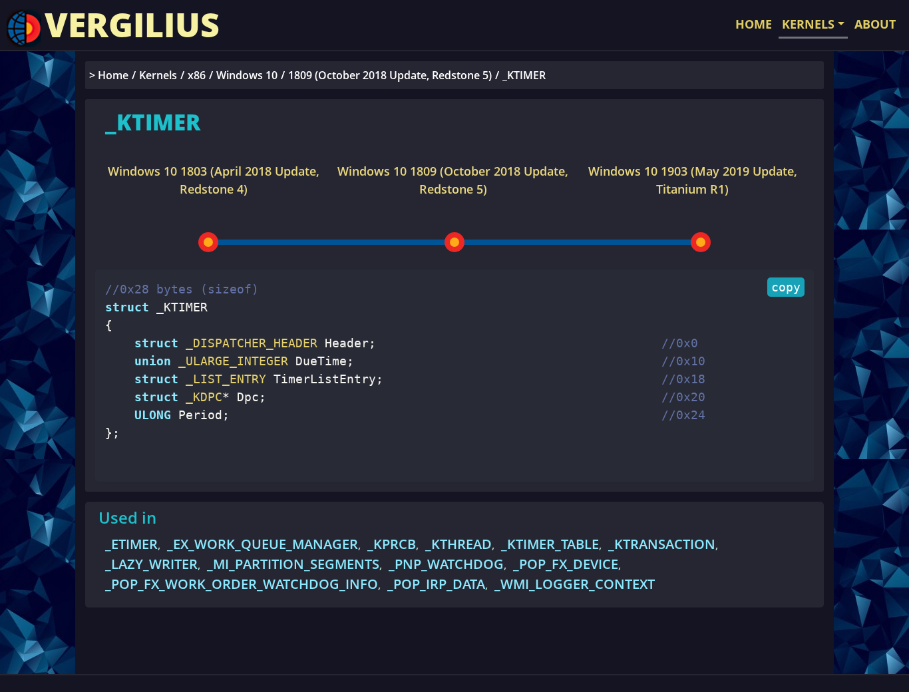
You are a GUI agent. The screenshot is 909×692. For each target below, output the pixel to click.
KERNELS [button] (808, 24)
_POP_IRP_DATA (436, 584)
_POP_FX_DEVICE (565, 564)
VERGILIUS (132, 24)
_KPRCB (391, 544)
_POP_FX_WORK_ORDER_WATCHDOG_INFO (241, 584)
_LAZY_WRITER (151, 564)
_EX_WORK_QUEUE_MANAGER (262, 544)
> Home (108, 75)
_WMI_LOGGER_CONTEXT (574, 584)
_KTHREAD (458, 544)
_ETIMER (131, 544)
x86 (197, 75)
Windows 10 (246, 75)
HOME (753, 24)
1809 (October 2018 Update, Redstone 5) (390, 75)
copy (786, 287)
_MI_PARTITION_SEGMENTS (293, 564)
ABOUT (875, 24)
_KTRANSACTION (661, 544)
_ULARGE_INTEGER (229, 361)
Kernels (158, 75)
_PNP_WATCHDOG (446, 564)
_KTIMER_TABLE (550, 544)
